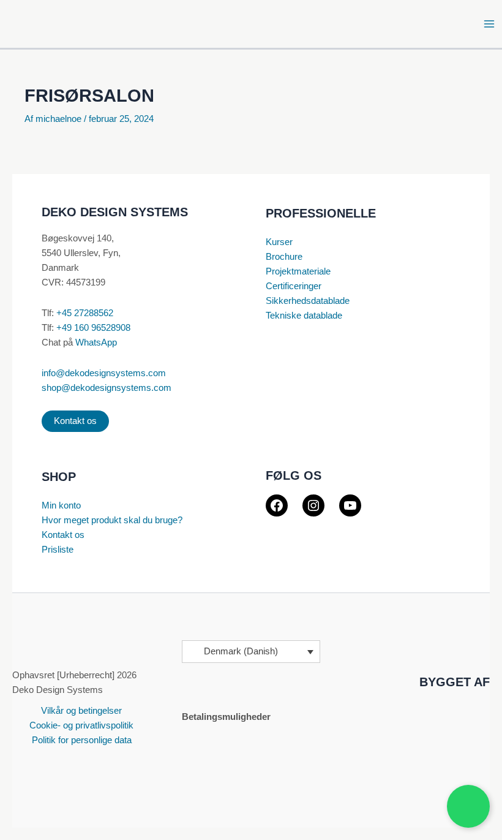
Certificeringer (293, 286)
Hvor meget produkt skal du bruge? (112, 520)
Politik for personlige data (82, 740)
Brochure (284, 257)
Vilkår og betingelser (81, 711)
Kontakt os (75, 421)
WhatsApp (96, 342)
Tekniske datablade (304, 315)
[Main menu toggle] (489, 24)
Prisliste (57, 549)
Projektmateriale (298, 271)
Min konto (61, 505)
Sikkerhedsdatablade (308, 301)
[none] (251, 651)
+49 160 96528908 (93, 328)
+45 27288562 (84, 313)
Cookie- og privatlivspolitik (81, 725)
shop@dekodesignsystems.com (106, 388)
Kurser (279, 242)
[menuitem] (251, 651)
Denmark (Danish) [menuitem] (241, 652)
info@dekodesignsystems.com (104, 373)
